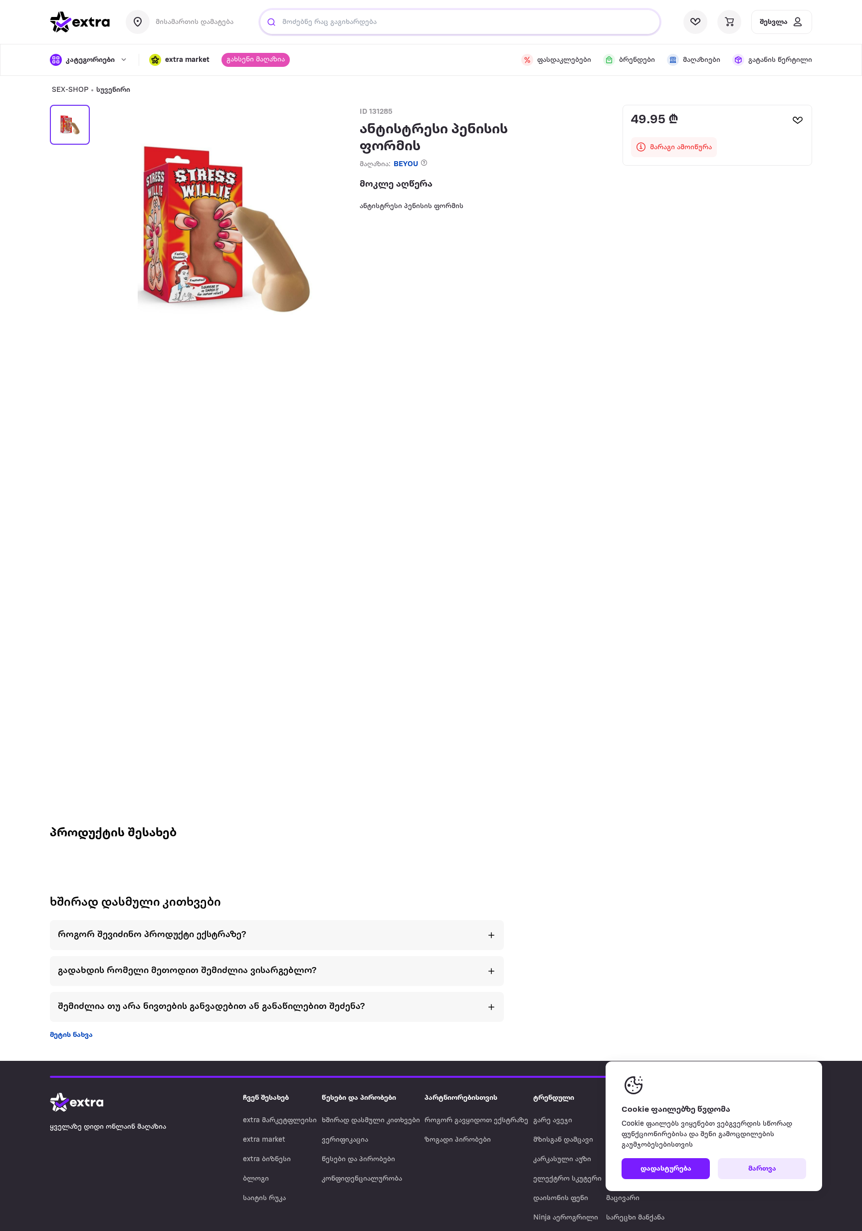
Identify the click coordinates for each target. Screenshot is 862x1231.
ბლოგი (256, 1179)
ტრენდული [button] (553, 1098)
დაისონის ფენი (560, 1198)
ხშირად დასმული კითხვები (371, 1120)
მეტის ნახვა (71, 1035)
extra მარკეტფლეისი (280, 1120)
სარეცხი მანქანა (635, 1218)
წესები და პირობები (358, 1159)
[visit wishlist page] (695, 22)
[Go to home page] (87, 1102)
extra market (264, 1140)
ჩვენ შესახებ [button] (266, 1098)
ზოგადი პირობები (458, 1140)
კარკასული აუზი (562, 1159)
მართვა (762, 1169)
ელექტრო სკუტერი (567, 1179)
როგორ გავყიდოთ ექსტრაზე (476, 1120)
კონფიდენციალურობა (362, 1179)
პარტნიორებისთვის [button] (461, 1098)
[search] (271, 22)
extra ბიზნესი (267, 1159)
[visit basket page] (729, 22)
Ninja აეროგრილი (565, 1218)
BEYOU (406, 164)
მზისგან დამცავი (563, 1140)
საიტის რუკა (264, 1198)
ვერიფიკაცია (345, 1140)
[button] (179, 60)
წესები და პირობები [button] (359, 1098)
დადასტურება (666, 1169)
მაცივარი (623, 1198)
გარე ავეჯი (552, 1120)
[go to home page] (80, 21)
